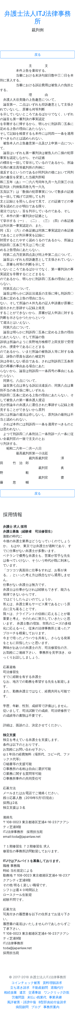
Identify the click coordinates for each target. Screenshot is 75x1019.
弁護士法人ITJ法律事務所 (37, 17)
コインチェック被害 (25, 983)
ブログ (36, 1007)
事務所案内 (51, 1007)
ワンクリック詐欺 (56, 992)
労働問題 (18, 997)
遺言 (22, 992)
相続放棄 (10, 992)
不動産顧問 (40, 987)
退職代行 (57, 987)
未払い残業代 (36, 997)
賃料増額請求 (52, 983)
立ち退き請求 (19, 987)
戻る (37, 54)
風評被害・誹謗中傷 (21, 1002)
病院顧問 (22, 1007)
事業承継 (55, 997)
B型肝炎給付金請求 (52, 1002)
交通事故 (34, 992)
